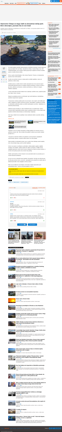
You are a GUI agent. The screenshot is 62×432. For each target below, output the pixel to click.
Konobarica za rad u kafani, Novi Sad (54, 117)
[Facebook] (1, 79)
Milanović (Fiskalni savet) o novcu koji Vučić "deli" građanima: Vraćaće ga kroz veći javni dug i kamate (39, 242)
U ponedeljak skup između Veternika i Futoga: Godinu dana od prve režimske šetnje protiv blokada (30, 331)
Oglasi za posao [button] (34, 3)
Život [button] (40, 3)
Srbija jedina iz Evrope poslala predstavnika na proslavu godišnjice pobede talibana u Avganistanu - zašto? (27, 242)
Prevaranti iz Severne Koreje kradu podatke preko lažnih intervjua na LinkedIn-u (54, 36)
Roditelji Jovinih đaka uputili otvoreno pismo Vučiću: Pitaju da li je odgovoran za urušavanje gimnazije (30, 314)
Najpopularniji (41, 187)
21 (21, 419)
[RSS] (60, 428)
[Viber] (1, 82)
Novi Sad (4, 71)
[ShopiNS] (61, 1)
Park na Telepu (16, 182)
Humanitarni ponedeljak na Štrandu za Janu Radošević (29, 305)
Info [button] (15, 3)
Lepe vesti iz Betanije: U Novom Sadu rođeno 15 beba (29, 284)
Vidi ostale (58, 97)
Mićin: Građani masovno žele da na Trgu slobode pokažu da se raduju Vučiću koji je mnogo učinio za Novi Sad (31, 383)
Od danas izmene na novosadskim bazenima (27, 291)
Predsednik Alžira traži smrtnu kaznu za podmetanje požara (54, 46)
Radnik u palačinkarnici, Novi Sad (53, 112)
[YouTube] (58, 428)
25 (21, 394)
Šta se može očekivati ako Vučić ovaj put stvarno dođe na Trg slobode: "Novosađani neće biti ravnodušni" (30, 259)
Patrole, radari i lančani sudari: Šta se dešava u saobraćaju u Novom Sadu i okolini (54, 25)
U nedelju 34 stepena (21, 409)
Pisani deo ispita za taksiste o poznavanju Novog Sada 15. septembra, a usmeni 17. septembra (30, 250)
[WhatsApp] (4, 82)
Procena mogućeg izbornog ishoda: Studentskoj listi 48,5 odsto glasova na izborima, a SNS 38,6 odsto (13, 242)
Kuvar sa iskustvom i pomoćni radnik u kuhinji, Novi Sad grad (54, 109)
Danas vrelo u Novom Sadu (23, 298)
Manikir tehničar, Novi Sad (52, 103)
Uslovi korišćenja (20, 428)
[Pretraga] (51, 1)
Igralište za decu (24, 182)
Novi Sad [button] (12, 3)
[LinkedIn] (56, 428)
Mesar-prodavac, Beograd (52, 101)
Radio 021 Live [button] (21, 3)
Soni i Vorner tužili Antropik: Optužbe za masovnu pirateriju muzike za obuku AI (54, 28)
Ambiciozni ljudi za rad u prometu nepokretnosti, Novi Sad (53, 106)
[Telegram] (6, 82)
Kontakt (11, 428)
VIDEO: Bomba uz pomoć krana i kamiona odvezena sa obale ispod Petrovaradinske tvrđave (29, 322)
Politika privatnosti (27, 428)
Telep (10, 182)
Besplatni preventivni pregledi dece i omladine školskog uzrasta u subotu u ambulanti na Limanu (30, 267)
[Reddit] (6, 79)
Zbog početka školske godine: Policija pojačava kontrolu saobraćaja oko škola (54, 32)
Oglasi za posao (51, 100)
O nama (2, 428)
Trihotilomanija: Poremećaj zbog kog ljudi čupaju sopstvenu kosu (54, 39)
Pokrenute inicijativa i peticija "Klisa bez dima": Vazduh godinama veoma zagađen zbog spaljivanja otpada (29, 356)
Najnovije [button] (7, 3)
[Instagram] (50, 428)
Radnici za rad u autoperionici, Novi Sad (54, 115)
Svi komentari (22, 224)
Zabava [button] (43, 3)
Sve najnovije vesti (56, 48)
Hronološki (35, 187)
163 (21, 385)
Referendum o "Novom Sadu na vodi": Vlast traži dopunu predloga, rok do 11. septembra (30, 417)
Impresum (14, 428)
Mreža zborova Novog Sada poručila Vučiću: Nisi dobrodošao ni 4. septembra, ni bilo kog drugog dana (29, 275)
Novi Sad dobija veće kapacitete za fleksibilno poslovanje (30, 365)
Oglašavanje (6, 428)
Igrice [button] (27, 3)
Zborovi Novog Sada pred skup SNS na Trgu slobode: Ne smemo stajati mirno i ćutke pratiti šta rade (30, 375)
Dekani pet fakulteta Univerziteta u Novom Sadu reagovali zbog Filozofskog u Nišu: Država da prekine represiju (30, 340)
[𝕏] (4, 79)
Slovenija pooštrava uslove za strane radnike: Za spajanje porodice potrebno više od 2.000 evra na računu (54, 70)
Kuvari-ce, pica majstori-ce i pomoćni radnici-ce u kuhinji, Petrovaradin (54, 120)
